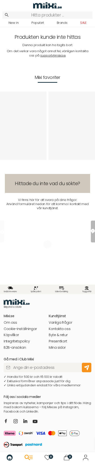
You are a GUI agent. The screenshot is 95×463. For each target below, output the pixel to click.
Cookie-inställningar (20, 329)
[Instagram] (15, 421)
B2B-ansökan (15, 348)
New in (14, 22)
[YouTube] (35, 422)
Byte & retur (58, 335)
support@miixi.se (53, 55)
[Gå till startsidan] (9, 457)
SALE (83, 22)
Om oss (10, 323)
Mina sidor (57, 348)
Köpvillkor (11, 335)
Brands (62, 22)
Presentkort (58, 341)
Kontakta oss (59, 329)
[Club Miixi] (85, 457)
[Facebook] (6, 421)
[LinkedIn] (25, 421)
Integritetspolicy (17, 341)
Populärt (37, 22)
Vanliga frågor (60, 323)
